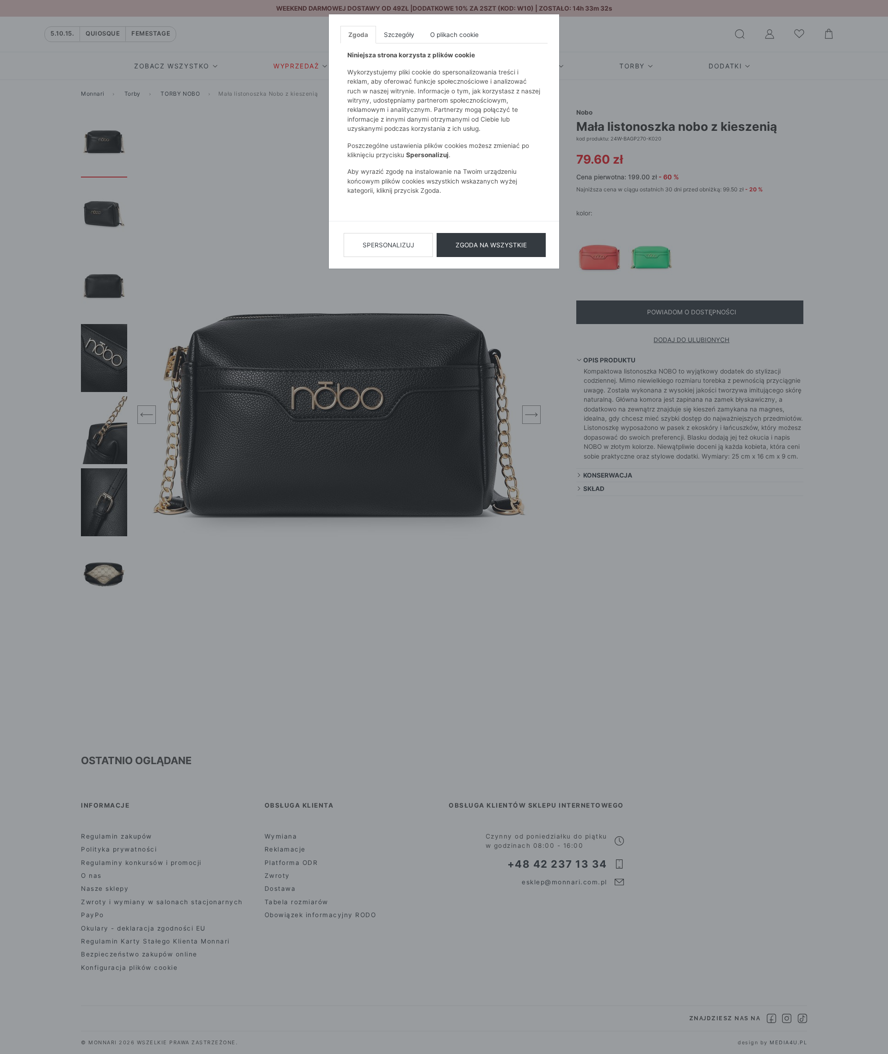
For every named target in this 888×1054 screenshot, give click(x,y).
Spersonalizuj (388, 245)
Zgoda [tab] (358, 34)
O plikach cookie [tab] (454, 34)
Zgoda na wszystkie (491, 245)
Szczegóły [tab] (399, 34)
